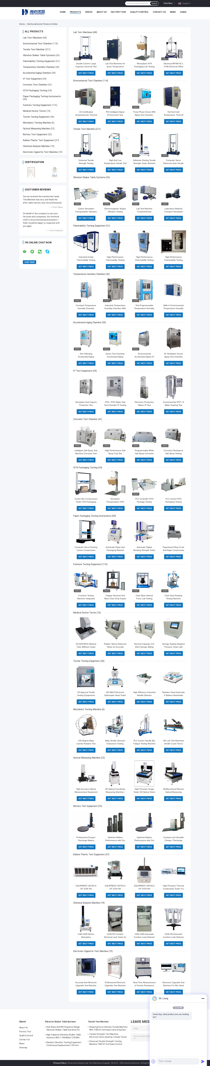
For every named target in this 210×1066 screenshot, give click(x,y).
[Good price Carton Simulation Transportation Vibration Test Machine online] (86, 193)
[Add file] (153, 1061)
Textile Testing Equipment (36, 116)
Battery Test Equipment (35, 134)
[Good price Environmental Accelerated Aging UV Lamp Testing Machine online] (144, 338)
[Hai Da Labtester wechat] (41, 251)
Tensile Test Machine (34, 49)
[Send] (203, 1061)
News (173, 12)
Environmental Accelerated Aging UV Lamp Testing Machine (144, 357)
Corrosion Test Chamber (35, 84)
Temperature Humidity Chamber (39, 67)
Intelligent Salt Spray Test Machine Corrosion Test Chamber (86, 453)
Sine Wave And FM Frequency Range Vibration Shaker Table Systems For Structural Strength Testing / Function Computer (64, 1029)
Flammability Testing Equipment (39, 61)
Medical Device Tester (34, 111)
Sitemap (23, 1047)
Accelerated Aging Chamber (37, 73)
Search (154, 3)
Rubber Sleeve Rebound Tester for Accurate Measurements (115, 647)
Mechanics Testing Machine (37, 122)
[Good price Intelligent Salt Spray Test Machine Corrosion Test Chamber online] (86, 435)
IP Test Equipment (32, 78)
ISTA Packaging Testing (35, 90)
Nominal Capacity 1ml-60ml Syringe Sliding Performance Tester (144, 647)
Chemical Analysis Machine (36, 146)
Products (75, 12)
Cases (183, 12)
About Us (102, 12)
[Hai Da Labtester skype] (49, 251)
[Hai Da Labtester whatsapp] (34, 251)
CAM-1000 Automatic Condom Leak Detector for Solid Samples (144, 937)
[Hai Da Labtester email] (26, 251)
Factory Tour (118, 12)
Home (63, 12)
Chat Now (168, 3)
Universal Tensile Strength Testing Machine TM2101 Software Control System (105, 1043)
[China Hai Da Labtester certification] (31, 172)
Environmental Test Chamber (37, 43)
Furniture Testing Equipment (37, 105)
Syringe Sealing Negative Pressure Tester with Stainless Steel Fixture (173, 647)
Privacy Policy (59, 1063)
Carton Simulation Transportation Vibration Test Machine (86, 211)
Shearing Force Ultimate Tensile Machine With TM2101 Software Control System (108, 1028)
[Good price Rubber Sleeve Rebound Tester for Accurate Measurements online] (115, 628)
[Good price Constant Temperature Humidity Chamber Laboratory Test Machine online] (86, 290)
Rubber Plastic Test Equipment (38, 140)
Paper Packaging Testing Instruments (42, 96)
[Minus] (203, 998)
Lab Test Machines (32, 37)
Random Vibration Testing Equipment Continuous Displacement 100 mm (63, 1043)
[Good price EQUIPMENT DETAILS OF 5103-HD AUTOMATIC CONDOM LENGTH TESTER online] (144, 870)
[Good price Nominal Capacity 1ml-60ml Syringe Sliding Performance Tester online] (144, 628)
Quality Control (139, 12)
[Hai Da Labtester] (35, 12)
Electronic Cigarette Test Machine (40, 152)
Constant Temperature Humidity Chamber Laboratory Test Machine (86, 308)
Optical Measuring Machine (36, 128)
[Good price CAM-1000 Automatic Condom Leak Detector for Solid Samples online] (144, 918)
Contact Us (159, 12)
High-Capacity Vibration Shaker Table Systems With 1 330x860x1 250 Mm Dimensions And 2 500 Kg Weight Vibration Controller (63, 1037)
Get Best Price (86, 73)
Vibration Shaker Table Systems (39, 55)
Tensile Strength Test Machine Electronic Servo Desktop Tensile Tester (108, 1035)
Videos (88, 12)
